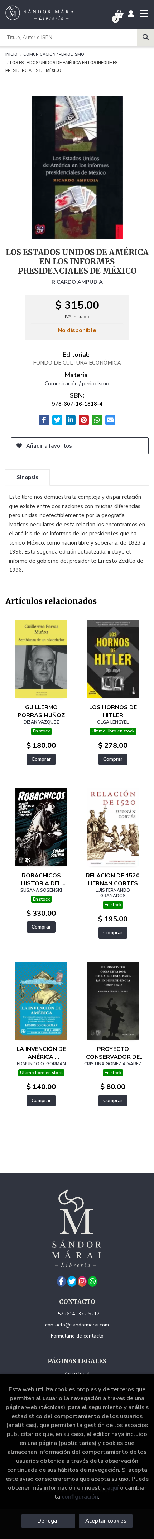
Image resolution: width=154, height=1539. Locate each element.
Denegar (48, 1520)
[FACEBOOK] (61, 1281)
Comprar (41, 759)
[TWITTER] (71, 1281)
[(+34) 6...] (92, 1281)
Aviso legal (77, 1373)
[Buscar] (145, 37)
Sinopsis (27, 477)
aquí (113, 1488)
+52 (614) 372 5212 (77, 1313)
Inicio (11, 54)
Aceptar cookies (105, 1520)
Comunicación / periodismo (53, 54)
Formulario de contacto (77, 1336)
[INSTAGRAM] (82, 1281)
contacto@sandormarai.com (77, 1324)
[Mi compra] (119, 14)
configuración (80, 1496)
